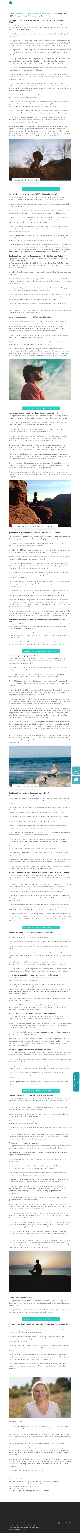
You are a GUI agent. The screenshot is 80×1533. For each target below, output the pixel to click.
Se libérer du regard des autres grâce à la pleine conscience (29, 1490)
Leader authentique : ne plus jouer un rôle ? (23, 1486)
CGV (23, 1530)
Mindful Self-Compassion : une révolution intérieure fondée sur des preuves (34, 1481)
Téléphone (75, 773)
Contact (75, 782)
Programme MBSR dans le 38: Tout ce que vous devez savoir (36, 14)
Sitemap (16, 1527)
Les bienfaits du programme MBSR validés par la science (28, 1484)
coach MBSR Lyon (22, 1525)
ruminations (35, 532)
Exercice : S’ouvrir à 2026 (17, 1488)
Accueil (11, 14)
